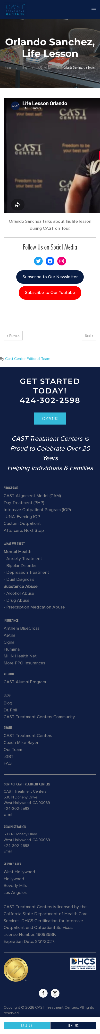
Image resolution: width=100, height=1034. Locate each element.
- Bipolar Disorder (20, 566)
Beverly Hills (15, 886)
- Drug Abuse (16, 600)
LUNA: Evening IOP (22, 517)
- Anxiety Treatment (23, 559)
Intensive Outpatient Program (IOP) (37, 510)
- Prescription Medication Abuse (34, 607)
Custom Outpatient (22, 523)
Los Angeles (15, 893)
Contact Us (50, 418)
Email (8, 814)
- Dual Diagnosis (19, 579)
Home (8, 67)
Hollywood (14, 879)
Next (88, 335)
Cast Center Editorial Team (27, 359)
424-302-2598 (50, 400)
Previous (13, 335)
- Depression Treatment (26, 572)
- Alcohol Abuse (19, 593)
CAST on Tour (45, 67)
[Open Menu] (94, 9)
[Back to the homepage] (15, 9)
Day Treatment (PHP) (24, 503)
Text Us (73, 1025)
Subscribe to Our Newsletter (50, 277)
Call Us (27, 1025)
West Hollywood (19, 872)
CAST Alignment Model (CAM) (32, 496)
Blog (24, 67)
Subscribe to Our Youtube (50, 293)
